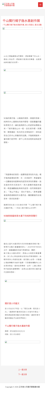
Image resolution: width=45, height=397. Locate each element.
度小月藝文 (29, 25)
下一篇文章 (22, 374)
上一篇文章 (22, 370)
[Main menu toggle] (40, 4)
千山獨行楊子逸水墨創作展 (13, 25)
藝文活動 (38, 25)
